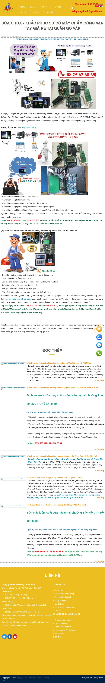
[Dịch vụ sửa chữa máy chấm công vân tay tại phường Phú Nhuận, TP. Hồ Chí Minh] (13, 388)
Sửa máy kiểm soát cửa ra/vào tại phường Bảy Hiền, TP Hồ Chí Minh (57, 505)
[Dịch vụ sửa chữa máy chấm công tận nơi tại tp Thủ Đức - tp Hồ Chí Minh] (13, 364)
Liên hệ (58, 611)
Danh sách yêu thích (63, 597)
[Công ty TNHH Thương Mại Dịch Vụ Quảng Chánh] (7, 8)
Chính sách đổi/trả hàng (64, 594)
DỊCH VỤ (23, 12)
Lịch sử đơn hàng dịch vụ (65, 630)
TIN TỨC (36, 12)
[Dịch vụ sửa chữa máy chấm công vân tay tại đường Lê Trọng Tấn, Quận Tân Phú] (13, 457)
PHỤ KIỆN (57, 6)
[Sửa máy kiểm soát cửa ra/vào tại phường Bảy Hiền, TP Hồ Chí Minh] (13, 506)
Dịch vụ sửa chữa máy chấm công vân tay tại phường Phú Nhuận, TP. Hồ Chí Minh (63, 387)
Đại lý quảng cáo (61, 601)
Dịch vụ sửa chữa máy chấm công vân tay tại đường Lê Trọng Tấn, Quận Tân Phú (62, 456)
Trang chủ (59, 590)
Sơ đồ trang (59, 604)
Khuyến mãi (59, 634)
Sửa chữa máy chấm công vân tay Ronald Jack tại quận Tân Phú (55, 478)
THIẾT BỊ (31, 6)
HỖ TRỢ (49, 12)
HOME (22, 6)
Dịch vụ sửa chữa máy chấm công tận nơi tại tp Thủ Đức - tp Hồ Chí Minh (59, 363)
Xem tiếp (100, 380)
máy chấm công (29, 127)
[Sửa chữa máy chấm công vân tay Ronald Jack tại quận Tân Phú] (13, 478)
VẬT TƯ (44, 6)
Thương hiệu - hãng (63, 620)
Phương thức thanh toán (65, 607)
